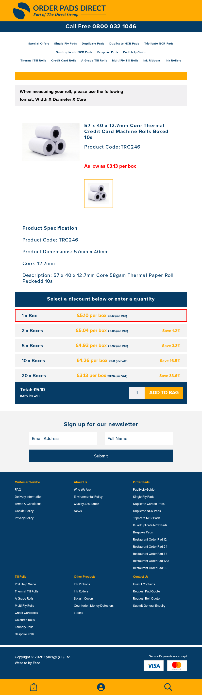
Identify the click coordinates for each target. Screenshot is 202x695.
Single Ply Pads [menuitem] (65, 43)
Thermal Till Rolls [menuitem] (33, 60)
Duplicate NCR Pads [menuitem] (124, 43)
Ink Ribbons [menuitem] (152, 60)
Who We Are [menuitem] (82, 490)
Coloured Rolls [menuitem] (25, 620)
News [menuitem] (78, 511)
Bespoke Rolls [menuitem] (24, 634)
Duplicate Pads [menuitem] (93, 43)
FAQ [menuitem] (18, 490)
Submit (101, 456)
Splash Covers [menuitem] (84, 599)
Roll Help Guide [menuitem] (25, 584)
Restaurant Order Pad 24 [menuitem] (150, 547)
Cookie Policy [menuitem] (24, 511)
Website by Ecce (27, 663)
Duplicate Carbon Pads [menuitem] (149, 504)
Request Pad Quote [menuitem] (146, 591)
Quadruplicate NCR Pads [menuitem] (74, 52)
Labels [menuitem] (78, 613)
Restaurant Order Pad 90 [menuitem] (150, 568)
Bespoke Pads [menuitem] (107, 52)
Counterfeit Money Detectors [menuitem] (94, 606)
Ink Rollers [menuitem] (174, 60)
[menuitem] (33, 687)
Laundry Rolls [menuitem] (24, 627)
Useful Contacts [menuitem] (144, 584)
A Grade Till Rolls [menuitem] (94, 60)
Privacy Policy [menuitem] (24, 518)
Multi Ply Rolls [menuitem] (24, 606)
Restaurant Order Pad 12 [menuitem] (150, 540)
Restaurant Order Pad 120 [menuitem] (151, 561)
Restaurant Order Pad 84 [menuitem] (150, 554)
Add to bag (164, 393)
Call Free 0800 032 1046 (101, 26)
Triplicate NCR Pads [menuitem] (159, 43)
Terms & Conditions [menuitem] (28, 504)
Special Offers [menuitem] (38, 43)
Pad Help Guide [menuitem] (134, 52)
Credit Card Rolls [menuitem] (63, 60)
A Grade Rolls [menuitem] (24, 599)
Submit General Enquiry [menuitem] (149, 606)
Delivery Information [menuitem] (28, 497)
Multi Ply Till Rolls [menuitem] (125, 60)
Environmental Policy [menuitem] (88, 497)
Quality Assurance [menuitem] (86, 504)
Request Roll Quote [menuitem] (146, 599)
